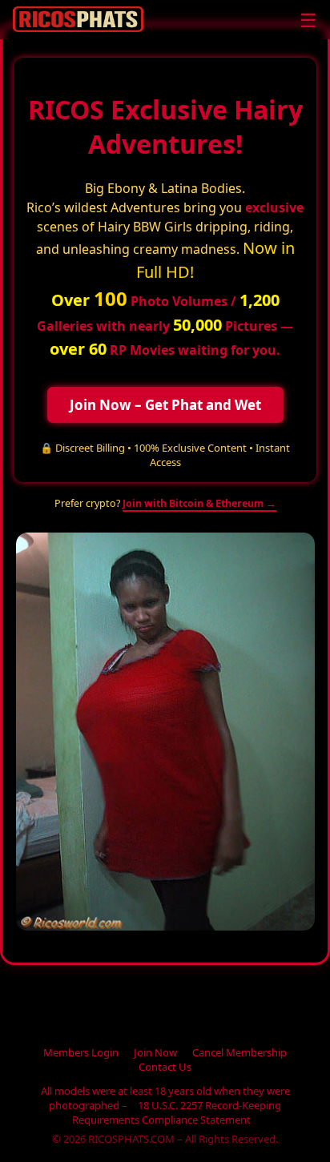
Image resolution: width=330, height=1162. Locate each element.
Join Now (155, 1052)
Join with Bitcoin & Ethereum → (199, 503)
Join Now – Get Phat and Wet (165, 405)
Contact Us (165, 1066)
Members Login (81, 1052)
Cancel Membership (239, 1052)
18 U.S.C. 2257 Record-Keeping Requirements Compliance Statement (177, 1112)
